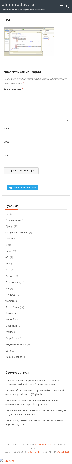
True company (13, 282)
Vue (7, 288)
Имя (6, 128)
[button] (62, 6)
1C (6, 213)
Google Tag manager (16, 232)
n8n (7, 257)
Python (9, 276)
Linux (8, 251)
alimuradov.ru (18, 4)
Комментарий (13, 89)
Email (7, 141)
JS (6, 244)
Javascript (10, 238)
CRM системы (13, 220)
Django (9, 226)
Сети (8, 350)
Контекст (10, 313)
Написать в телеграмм (25, 187)
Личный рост (12, 319)
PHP (7, 269)
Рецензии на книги (15, 344)
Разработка (12, 338)
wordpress (11, 300)
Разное (9, 331)
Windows (10, 294)
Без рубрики (12, 307)
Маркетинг (11, 325)
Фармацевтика (13, 356)
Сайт (7, 155)
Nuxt (8, 263)
